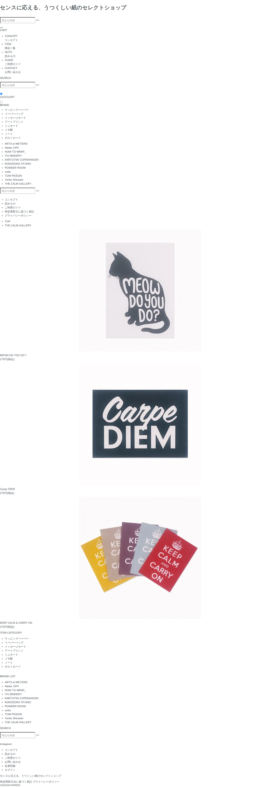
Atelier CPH (12, 147)
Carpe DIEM (7, 488)
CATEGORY (7, 97)
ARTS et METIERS (16, 143)
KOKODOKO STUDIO (18, 163)
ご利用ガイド (13, 207)
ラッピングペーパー (17, 109)
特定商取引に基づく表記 (19, 211)
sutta (8, 171)
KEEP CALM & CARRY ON (16, 622)
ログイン (10, 769)
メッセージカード (15, 117)
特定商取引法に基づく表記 (16, 781)
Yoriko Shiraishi (14, 179)
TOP (7, 221)
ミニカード (11, 125)
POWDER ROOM (15, 167)
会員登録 (10, 765)
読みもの (10, 203)
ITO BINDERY (13, 155)
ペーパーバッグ (14, 113)
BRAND (4, 105)
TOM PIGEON (13, 175)
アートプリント (14, 121)
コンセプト (11, 199)
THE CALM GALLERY (18, 183)
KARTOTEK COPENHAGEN (21, 159)
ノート (9, 133)
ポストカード (13, 137)
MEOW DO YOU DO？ (13, 355)
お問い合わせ (13, 761)
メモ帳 (9, 129)
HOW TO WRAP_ (15, 151)
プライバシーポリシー (18, 215)
